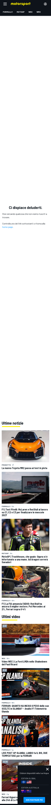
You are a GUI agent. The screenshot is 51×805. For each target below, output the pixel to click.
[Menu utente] (45, 4)
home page (7, 227)
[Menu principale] (5, 4)
